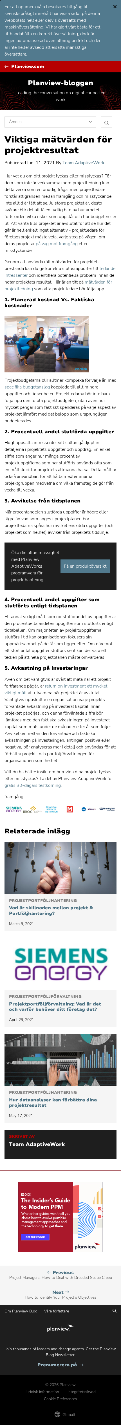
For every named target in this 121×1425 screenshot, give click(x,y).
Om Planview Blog (21, 1311)
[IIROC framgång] (32, 810)
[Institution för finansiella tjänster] (51, 810)
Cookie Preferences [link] (60, 1399)
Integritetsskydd (82, 1392)
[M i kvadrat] (69, 810)
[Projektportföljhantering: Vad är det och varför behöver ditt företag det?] (60, 964)
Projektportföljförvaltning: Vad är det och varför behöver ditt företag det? (55, 1003)
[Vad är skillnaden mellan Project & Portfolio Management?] (60, 868)
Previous (60, 1275)
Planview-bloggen (60, 82)
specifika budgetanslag (27, 387)
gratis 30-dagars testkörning (33, 785)
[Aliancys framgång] (88, 810)
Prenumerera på (60, 1365)
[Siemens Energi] (14, 810)
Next (60, 1295)
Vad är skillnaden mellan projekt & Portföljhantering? (51, 907)
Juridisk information (42, 1392)
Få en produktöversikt (85, 566)
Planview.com (27, 66)
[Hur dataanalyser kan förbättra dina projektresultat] (60, 1060)
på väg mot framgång (57, 244)
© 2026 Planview (60, 1384)
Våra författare (56, 1311)
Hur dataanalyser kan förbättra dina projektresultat (53, 1099)
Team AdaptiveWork (83, 163)
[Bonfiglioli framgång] (107, 810)
